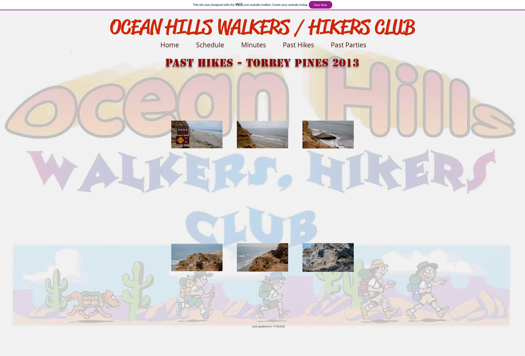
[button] (303, 43)
